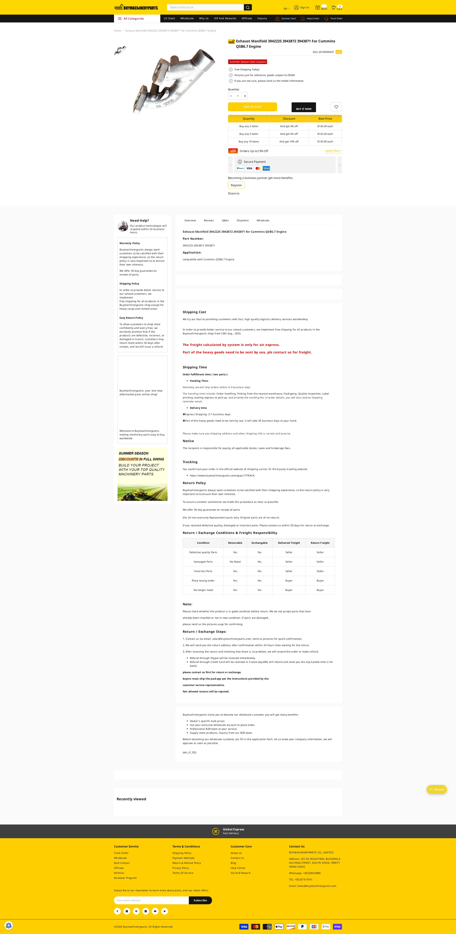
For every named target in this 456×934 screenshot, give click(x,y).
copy (338, 52)
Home (117, 30)
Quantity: (234, 89)
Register (236, 185)
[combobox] (205, 7)
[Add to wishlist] (336, 106)
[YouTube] (155, 911)
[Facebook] (117, 911)
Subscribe (200, 900)
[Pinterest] (136, 911)
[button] (303, 107)
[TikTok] (145, 911)
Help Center (313, 18)
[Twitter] (164, 911)
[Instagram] (126, 911)
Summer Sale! (288, 18)
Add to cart (252, 106)
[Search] (209, 7)
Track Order (336, 18)
